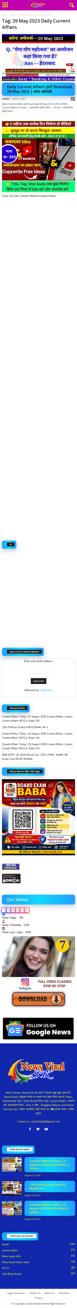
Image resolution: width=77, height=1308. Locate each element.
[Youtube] (46, 1129)
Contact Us (34, 1293)
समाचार (5, 1244)
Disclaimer (64, 1293)
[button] (71, 5)
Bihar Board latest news (15, 1262)
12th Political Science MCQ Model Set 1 (25, 727)
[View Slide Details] (38, 972)
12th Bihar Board (11, 1274)
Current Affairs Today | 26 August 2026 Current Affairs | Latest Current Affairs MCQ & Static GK (37, 735)
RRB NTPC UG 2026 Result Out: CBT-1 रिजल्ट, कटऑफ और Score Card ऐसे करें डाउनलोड (35, 756)
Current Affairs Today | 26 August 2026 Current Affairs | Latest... (49, 1208)
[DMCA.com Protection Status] (38, 878)
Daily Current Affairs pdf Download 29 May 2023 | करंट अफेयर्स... (39, 89)
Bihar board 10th (11, 1256)
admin (6, 98)
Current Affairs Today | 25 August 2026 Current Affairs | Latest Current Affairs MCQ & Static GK (37, 746)
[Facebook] (31, 1129)
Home (4, 15)
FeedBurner (46, 690)
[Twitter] (39, 1129)
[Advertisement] (38, 366)
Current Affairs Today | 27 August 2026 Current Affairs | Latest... (49, 1164)
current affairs (10, 79)
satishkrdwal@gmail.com (45, 1121)
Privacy (38, 1297)
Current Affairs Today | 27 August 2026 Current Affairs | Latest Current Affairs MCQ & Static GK (37, 718)
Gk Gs (5, 1268)
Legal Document (15, 1293)
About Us (49, 1293)
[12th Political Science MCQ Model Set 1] (12, 1188)
